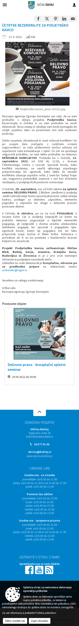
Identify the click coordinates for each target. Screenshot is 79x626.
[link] (38, 19)
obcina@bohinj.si (39, 452)
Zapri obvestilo (39, 621)
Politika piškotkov (45, 613)
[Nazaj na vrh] (39, 413)
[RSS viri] (49, 569)
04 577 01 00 (41, 444)
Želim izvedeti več (15, 621)
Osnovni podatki (39, 422)
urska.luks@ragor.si (14, 270)
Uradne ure (39, 468)
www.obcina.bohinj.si (39, 456)
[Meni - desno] (74, 4)
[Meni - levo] (4, 4)
